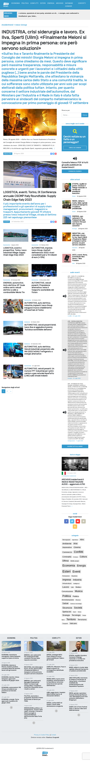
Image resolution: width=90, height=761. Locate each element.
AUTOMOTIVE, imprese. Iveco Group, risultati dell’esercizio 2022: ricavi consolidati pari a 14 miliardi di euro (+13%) (44, 253)
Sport (74, 612)
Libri (72, 587)
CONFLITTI (34, 3)
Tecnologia (76, 615)
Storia (79, 612)
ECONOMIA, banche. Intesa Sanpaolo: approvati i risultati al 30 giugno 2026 (10, 678)
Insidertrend (7, 25)
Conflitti (78, 551)
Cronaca (75, 557)
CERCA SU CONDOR (75, 147)
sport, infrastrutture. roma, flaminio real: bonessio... (40, 13)
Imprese (66, 579)
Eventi (6, 221)
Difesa (65, 560)
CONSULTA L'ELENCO (75, 171)
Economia (68, 565)
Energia (81, 565)
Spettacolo (66, 612)
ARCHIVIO (59, 3)
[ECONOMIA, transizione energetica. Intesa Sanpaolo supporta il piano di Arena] (11, 646)
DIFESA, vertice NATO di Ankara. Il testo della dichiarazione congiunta (55, 704)
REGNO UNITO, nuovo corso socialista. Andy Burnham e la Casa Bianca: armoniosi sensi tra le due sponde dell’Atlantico (56, 682)
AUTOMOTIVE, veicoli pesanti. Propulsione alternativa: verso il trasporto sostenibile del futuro (43, 287)
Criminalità (66, 557)
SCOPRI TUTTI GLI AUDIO (75, 446)
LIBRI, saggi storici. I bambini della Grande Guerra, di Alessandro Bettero (56, 694)
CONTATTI (82, 3)
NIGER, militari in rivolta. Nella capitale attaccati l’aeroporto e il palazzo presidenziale (78, 669)
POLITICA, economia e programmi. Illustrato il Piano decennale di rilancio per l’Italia (33, 698)
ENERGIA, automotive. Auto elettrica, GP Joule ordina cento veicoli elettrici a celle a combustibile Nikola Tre (14, 287)
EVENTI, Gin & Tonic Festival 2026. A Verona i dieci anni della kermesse (78, 708)
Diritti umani (75, 561)
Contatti (53, 735)
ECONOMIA (15, 3)
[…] (53, 148)
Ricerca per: (66, 110)
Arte (75, 543)
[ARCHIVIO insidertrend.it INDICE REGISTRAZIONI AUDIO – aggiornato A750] (75, 464)
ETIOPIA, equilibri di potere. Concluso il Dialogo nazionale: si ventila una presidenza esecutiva (78, 658)
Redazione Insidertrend (70, 476)
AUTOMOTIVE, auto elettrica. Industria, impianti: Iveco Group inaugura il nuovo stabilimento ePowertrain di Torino (38, 306)
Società (78, 607)
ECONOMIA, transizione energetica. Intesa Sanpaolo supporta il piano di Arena (11, 656)
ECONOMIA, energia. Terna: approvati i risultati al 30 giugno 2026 (10, 701)
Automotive (6, 245)
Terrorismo (82, 620)
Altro (82, 539)
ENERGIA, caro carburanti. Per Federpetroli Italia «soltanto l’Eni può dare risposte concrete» (32, 657)
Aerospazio (66, 540)
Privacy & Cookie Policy (42, 735)
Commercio (67, 552)
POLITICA (25, 3)
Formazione (66, 576)
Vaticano (73, 623)
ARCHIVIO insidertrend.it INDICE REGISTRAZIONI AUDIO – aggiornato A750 (73, 481)
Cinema (77, 547)
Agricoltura (75, 539)
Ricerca (78, 600)
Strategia (66, 615)
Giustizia (74, 576)
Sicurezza (67, 608)
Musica (78, 591)
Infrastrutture (66, 583)
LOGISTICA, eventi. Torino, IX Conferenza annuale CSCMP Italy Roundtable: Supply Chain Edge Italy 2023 (29, 195)
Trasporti (65, 623)
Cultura (83, 556)
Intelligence (76, 583)
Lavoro (65, 587)
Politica (66, 595)
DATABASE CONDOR (69, 4)
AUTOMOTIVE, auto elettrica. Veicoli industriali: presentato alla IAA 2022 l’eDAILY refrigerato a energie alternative (39, 350)
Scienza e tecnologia (75, 603)
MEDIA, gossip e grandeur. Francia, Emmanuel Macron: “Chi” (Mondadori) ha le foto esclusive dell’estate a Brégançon (78, 696)
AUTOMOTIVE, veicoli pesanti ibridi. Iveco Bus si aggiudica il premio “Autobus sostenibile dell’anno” (40, 327)
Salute (65, 603)
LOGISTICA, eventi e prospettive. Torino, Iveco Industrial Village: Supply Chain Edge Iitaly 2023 (15, 251)
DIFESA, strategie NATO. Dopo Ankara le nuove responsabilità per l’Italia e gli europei (55, 657)
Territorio (71, 619)
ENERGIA (50, 3)
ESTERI (43, 3)
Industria (8, 153)
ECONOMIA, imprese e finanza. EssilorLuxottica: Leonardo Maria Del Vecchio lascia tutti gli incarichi (11, 667)
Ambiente (27, 322)
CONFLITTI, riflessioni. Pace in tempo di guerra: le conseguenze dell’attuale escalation (56, 669)
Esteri (66, 571)
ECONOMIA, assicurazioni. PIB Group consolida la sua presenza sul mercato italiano (11, 690)
